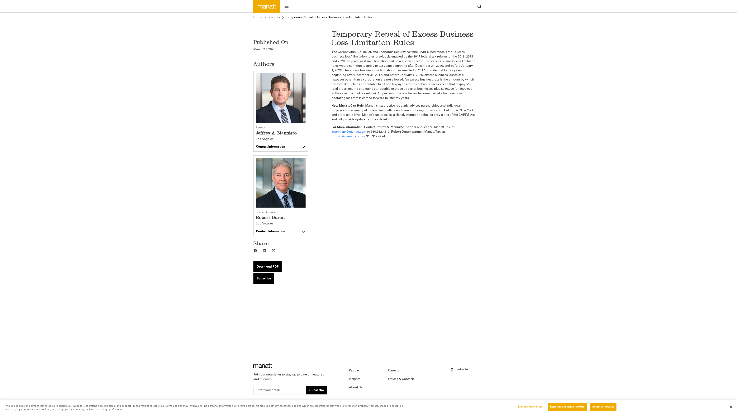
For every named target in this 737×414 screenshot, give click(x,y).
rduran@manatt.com (346, 136)
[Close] (731, 407)
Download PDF (267, 266)
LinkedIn (461, 369)
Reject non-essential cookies (567, 406)
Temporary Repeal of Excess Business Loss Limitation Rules (329, 17)
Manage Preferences (530, 406)
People (354, 370)
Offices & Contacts (401, 379)
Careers (393, 370)
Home (257, 17)
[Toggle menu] (286, 6)
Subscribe (264, 278)
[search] (479, 6)
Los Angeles (264, 138)
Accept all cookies (603, 406)
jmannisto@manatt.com (348, 131)
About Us (356, 387)
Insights (274, 17)
